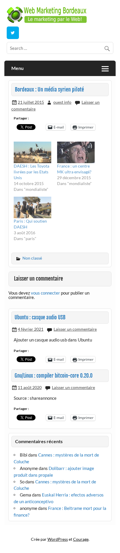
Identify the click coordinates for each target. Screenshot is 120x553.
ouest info (62, 102)
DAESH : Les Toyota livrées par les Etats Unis (31, 171)
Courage (81, 539)
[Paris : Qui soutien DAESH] (32, 207)
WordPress (57, 539)
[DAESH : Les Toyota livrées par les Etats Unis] (32, 152)
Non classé (32, 258)
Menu (17, 68)
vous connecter (45, 292)
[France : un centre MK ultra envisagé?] (76, 152)
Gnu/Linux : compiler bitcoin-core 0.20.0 (54, 376)
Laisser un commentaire (75, 329)
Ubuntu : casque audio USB (40, 317)
